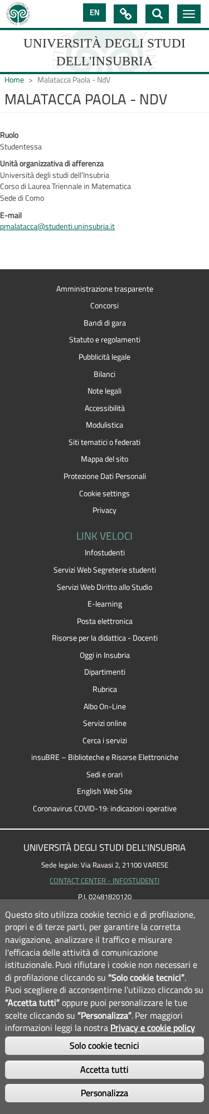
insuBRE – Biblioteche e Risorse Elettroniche (104, 757)
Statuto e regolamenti (104, 339)
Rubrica (105, 689)
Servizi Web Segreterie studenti (105, 570)
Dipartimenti (104, 672)
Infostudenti (105, 552)
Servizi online (105, 723)
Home (14, 80)
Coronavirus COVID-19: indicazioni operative (105, 808)
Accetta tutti (104, 1069)
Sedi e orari (104, 774)
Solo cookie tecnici (104, 1045)
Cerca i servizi (104, 740)
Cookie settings (104, 493)
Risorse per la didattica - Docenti (105, 638)
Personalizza (104, 1093)
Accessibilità (105, 408)
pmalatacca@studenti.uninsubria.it (57, 226)
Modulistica (104, 425)
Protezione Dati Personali (105, 476)
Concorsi (104, 305)
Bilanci (104, 374)
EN (94, 12)
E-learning (105, 604)
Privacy (104, 510)
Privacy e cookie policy (152, 1027)
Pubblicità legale (104, 357)
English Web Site (104, 791)
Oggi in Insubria (105, 655)
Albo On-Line (105, 706)
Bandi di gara (105, 323)
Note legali (104, 391)
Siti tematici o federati (104, 442)
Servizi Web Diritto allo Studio (104, 587)
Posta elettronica (105, 621)
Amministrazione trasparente (104, 289)
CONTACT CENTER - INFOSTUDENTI (104, 880)
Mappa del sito (104, 459)
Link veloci (125, 13)
